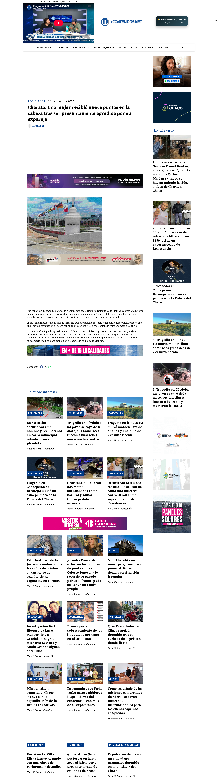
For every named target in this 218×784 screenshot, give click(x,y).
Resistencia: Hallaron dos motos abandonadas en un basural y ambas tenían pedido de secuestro (84, 493)
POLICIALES (126, 47)
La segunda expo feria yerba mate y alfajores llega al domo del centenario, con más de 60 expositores (84, 697)
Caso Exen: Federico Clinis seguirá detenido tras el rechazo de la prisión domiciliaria (124, 634)
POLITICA (148, 47)
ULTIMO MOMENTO (42, 47)
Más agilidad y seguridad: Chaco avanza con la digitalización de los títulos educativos (42, 697)
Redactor (38, 125)
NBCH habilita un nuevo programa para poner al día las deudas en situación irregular (124, 568)
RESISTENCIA (81, 47)
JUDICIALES (35, 616)
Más (181, 47)
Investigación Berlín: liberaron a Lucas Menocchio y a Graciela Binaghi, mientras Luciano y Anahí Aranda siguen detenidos (43, 638)
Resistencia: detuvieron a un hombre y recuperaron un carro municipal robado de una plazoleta (44, 433)
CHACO (63, 47)
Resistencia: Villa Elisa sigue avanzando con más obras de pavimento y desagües (44, 760)
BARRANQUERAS (104, 47)
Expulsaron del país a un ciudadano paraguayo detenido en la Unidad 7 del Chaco (124, 762)
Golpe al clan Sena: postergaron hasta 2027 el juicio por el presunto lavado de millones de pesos (82, 762)
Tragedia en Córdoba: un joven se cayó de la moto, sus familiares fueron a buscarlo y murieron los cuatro (84, 431)
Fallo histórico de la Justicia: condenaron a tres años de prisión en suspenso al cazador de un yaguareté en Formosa (44, 570)
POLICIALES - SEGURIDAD (124, 745)
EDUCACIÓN (35, 679)
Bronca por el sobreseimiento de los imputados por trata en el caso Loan (84, 632)
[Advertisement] (85, 73)
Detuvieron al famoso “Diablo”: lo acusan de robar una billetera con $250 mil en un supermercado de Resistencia (124, 493)
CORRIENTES (76, 616)
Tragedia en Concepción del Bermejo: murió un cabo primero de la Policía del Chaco (41, 491)
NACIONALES (35, 550)
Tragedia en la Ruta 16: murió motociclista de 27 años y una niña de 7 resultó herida (125, 429)
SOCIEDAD (165, 47)
